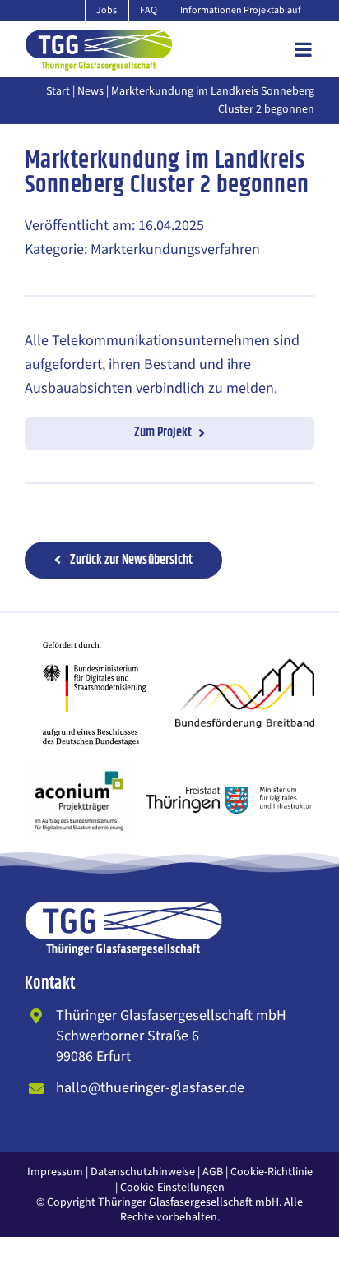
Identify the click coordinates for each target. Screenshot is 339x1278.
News (90, 91)
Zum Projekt (163, 432)
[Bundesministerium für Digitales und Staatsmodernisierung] (94, 632)
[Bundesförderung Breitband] (244, 665)
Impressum (55, 1172)
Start (58, 91)
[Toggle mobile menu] (304, 49)
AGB (212, 1172)
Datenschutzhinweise (143, 1172)
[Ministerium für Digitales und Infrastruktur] (229, 793)
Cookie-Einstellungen (172, 1187)
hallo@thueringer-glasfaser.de (150, 1087)
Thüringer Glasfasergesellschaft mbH (188, 1202)
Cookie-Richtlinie (271, 1172)
